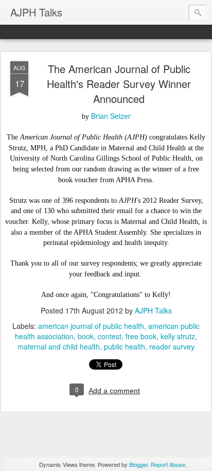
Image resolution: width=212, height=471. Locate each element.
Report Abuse (168, 464)
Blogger (138, 464)
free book (141, 336)
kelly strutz (178, 336)
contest (109, 336)
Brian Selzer (111, 116)
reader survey (172, 346)
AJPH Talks (153, 310)
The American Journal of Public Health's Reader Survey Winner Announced (119, 83)
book (86, 336)
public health (124, 346)
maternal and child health (58, 346)
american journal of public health (91, 326)
